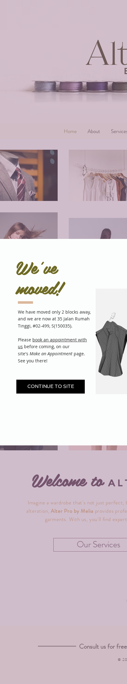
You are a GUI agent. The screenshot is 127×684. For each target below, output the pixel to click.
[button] (50, 387)
